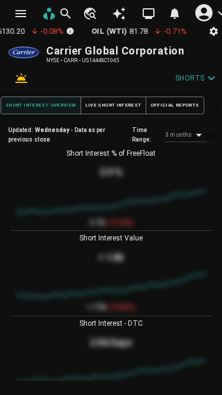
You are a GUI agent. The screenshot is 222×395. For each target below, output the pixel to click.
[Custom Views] (148, 13)
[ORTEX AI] (119, 13)
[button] (89, 14)
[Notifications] (174, 13)
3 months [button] (178, 134)
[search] (66, 13)
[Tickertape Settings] (213, 31)
